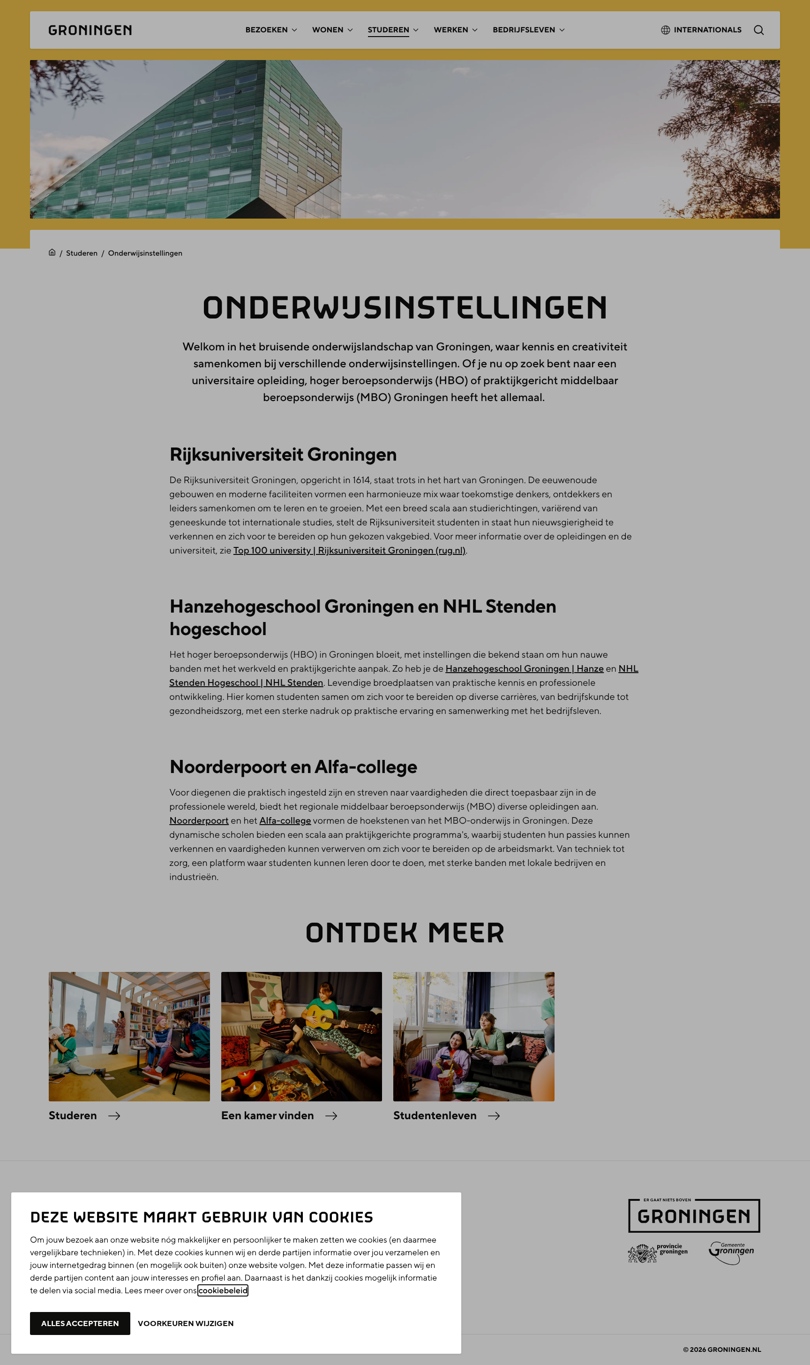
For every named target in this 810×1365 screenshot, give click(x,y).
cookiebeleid (223, 1290)
